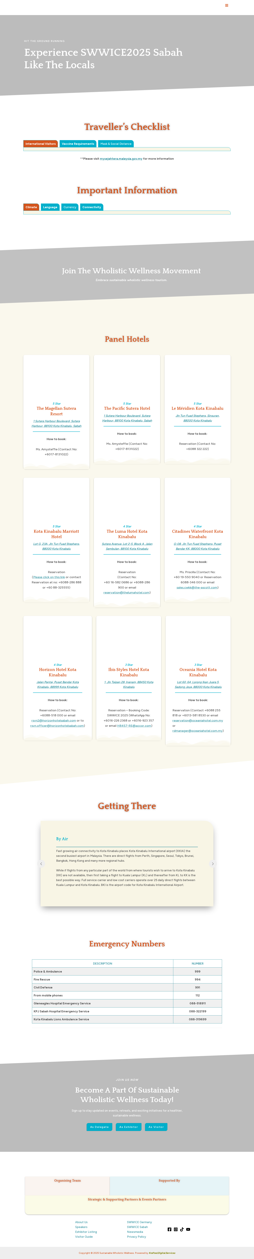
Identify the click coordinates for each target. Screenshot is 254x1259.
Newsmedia (135, 1232)
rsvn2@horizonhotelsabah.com (53, 720)
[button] (99, 1127)
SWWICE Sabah (137, 1227)
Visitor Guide (84, 1236)
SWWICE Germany (139, 1222)
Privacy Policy (136, 1236)
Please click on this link (49, 577)
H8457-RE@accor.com (134, 726)
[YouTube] (188, 1229)
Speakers (81, 1227)
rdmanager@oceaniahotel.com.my (197, 731)
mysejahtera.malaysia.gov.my (121, 158)
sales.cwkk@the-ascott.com (197, 587)
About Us (81, 1222)
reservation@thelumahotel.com (126, 592)
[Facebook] (169, 1229)
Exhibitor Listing (86, 1232)
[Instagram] (176, 1229)
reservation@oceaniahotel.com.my (197, 720)
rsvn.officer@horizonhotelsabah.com (57, 726)
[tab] (40, 143)
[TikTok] (182, 1229)
